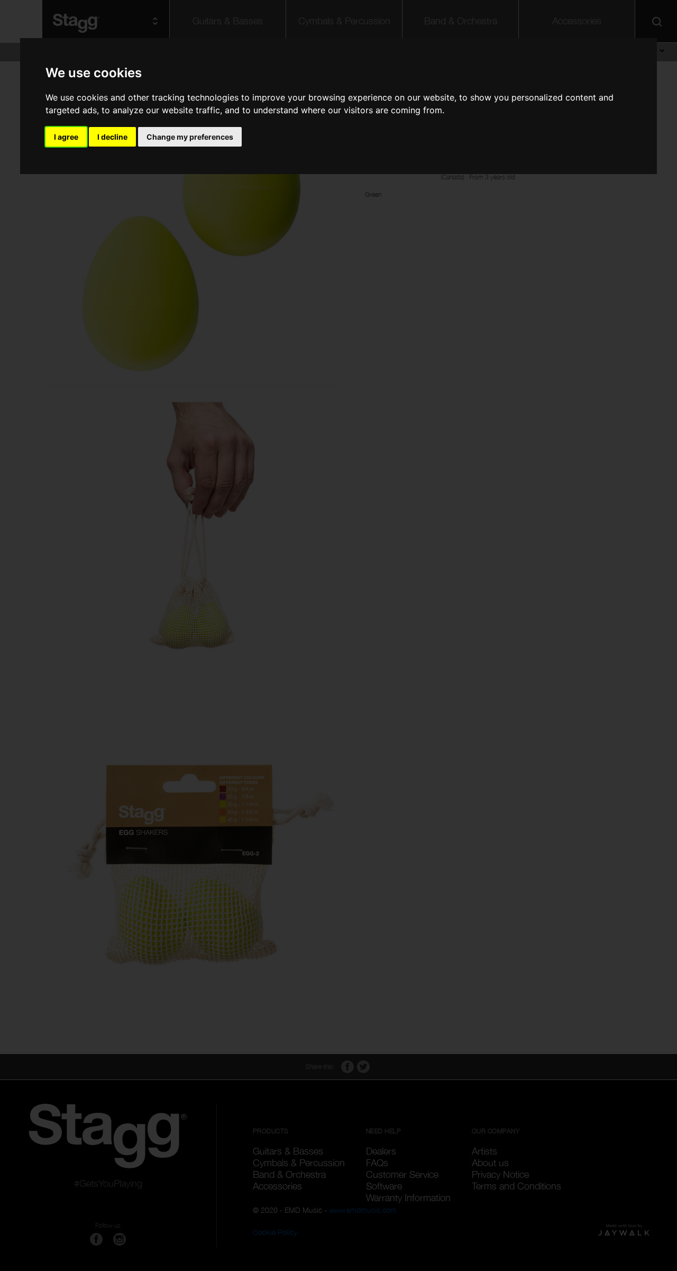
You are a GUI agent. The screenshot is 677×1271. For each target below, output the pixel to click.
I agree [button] (66, 136)
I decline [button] (112, 136)
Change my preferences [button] (190, 136)
